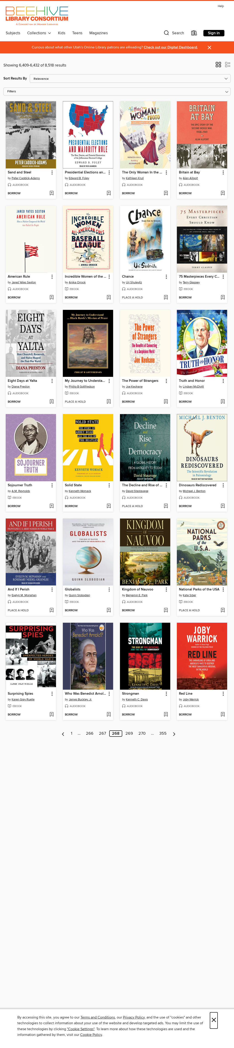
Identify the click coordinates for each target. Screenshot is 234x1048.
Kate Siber (189, 595)
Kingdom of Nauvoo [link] (137, 590)
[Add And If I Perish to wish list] (51, 611)
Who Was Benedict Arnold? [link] (86, 694)
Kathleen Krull (135, 178)
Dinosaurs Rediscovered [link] (197, 485)
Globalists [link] (72, 590)
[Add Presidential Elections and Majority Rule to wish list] (109, 194)
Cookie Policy (91, 1034)
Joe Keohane (134, 386)
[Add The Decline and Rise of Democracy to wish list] (166, 506)
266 (89, 733)
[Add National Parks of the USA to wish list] (223, 611)
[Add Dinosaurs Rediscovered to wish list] (223, 506)
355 (163, 733)
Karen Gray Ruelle (23, 699)
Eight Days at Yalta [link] (22, 381)
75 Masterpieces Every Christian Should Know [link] (200, 277)
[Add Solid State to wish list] (109, 506)
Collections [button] (37, 33)
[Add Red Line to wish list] (223, 715)
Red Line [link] (185, 694)
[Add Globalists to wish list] (109, 611)
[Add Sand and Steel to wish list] (51, 194)
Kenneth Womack (80, 491)
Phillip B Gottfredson (82, 386)
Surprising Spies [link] (20, 694)
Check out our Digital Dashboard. (171, 47)
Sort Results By (15, 78)
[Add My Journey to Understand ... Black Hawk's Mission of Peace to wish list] (109, 402)
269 (129, 733)
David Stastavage (137, 491)
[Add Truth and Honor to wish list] (223, 402)
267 (102, 733)
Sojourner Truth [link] (20, 485)
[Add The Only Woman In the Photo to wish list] (166, 194)
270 (142, 733)
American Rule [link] (19, 277)
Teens (77, 33)
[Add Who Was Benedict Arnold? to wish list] (109, 715)
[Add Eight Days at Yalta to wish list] (51, 402)
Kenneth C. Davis (137, 699)
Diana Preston (21, 386)
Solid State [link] (73, 485)
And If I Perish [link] (18, 590)
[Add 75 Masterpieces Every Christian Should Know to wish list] (223, 298)
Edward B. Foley (79, 178)
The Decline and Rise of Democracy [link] (143, 485)
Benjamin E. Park (137, 595)
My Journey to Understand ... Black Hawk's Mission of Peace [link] (86, 381)
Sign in (214, 33)
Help (221, 6)
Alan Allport (190, 178)
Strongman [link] (130, 694)
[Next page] (174, 733)
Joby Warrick (191, 699)
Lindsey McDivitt (193, 386)
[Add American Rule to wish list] (51, 298)
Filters (11, 91)
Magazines (98, 33)
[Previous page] (63, 733)
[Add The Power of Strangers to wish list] (166, 402)
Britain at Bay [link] (189, 172)
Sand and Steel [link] (19, 172)
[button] (173, 33)
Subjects (13, 33)
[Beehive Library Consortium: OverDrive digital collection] (37, 15)
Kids (61, 33)
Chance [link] (128, 277)
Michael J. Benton (194, 491)
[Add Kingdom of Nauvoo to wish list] (166, 611)
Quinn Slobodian (79, 595)
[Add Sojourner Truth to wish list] (51, 506)
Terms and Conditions (97, 1017)
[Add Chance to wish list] (166, 298)
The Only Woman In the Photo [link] (143, 172)
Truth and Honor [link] (192, 381)
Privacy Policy (134, 1017)
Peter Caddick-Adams (26, 178)
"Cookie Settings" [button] (80, 1029)
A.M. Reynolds (21, 491)
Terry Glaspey (191, 282)
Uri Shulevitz (134, 282)
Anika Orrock (77, 282)
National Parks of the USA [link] (199, 590)
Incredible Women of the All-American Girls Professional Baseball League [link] (86, 277)
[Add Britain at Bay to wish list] (223, 194)
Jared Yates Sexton (24, 282)
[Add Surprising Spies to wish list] (51, 715)
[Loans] (194, 33)
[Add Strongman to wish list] (166, 715)
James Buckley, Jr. (80, 699)
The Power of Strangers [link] (140, 381)
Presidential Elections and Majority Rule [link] (86, 172)
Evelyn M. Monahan (24, 595)
